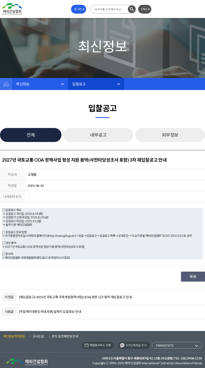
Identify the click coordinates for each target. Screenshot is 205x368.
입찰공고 (79, 84)
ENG (144, 9)
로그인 (78, 9)
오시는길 (38, 336)
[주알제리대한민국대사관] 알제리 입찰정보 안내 (50, 311)
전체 (31, 135)
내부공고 (98, 135)
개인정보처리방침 (14, 336)
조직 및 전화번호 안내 (65, 336)
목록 (193, 276)
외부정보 (170, 135)
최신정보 (22, 84)
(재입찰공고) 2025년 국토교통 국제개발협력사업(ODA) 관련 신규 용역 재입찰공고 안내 (75, 297)
